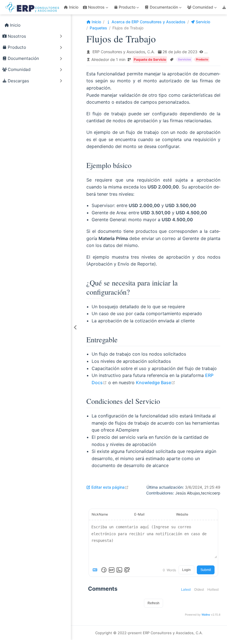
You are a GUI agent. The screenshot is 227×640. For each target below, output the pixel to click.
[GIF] (111, 570)
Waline (206, 614)
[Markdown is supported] (96, 570)
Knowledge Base (155, 382)
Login (186, 570)
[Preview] (127, 570)
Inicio (73, 7)
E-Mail (139, 514)
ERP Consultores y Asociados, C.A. (123, 51)
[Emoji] (103, 570)
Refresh (153, 603)
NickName (100, 514)
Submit (205, 570)
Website (182, 514)
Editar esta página (110, 487)
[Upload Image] (119, 570)
